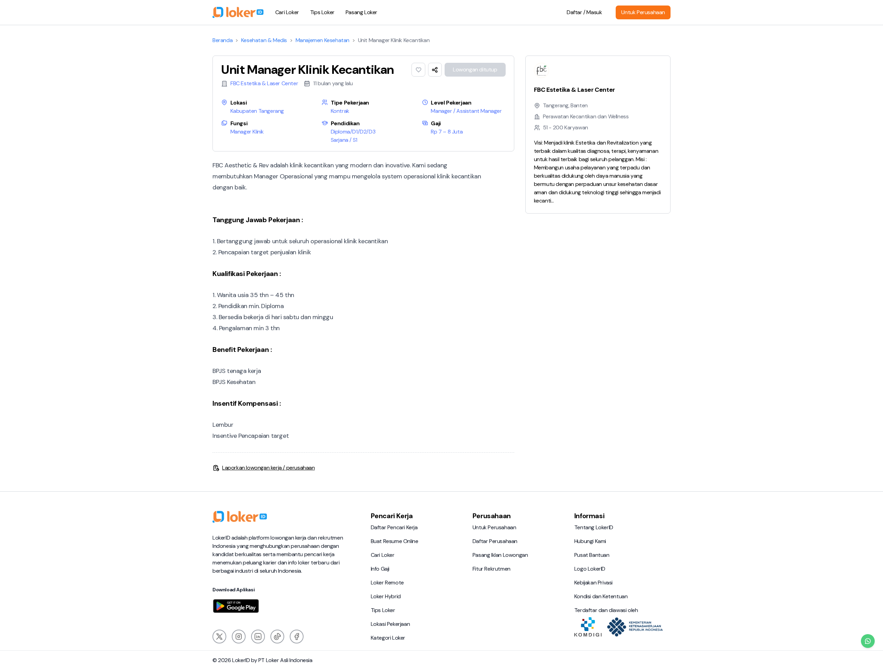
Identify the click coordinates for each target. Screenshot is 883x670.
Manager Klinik (247, 131)
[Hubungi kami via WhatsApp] (868, 641)
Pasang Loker (361, 12)
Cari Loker (287, 12)
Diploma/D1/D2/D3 (353, 131)
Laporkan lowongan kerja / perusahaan (268, 467)
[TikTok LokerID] (277, 636)
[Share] (435, 70)
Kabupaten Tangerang (257, 111)
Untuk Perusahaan (643, 12)
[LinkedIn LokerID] (258, 636)
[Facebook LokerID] (297, 636)
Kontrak (340, 111)
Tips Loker (322, 12)
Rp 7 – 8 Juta (447, 131)
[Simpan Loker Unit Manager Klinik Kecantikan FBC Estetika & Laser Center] (418, 70)
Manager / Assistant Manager (466, 111)
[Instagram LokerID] (239, 636)
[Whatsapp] (868, 641)
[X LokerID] (219, 636)
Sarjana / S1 (344, 140)
